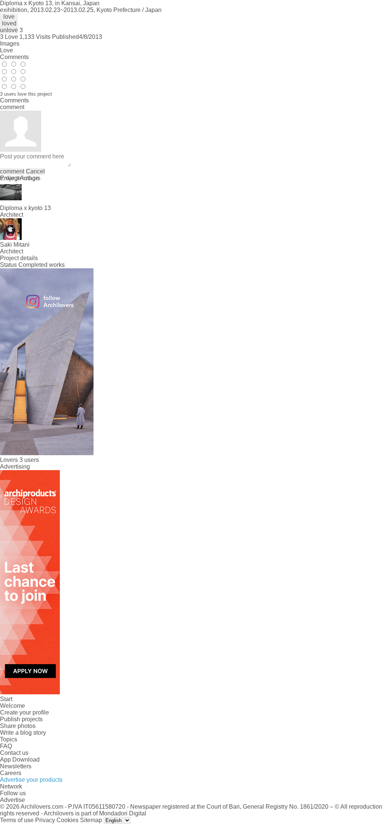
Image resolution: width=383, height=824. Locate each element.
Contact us (14, 753)
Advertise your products (31, 780)
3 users (29, 460)
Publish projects (21, 719)
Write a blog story (23, 732)
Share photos (18, 726)
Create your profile (24, 712)
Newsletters (15, 766)
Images (9, 43)
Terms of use (17, 820)
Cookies (67, 820)
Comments (14, 57)
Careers (10, 773)
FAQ (6, 746)
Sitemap (91, 820)
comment (12, 171)
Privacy (45, 820)
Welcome (12, 706)
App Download (20, 759)
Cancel (35, 171)
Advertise (12, 800)
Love (6, 50)
